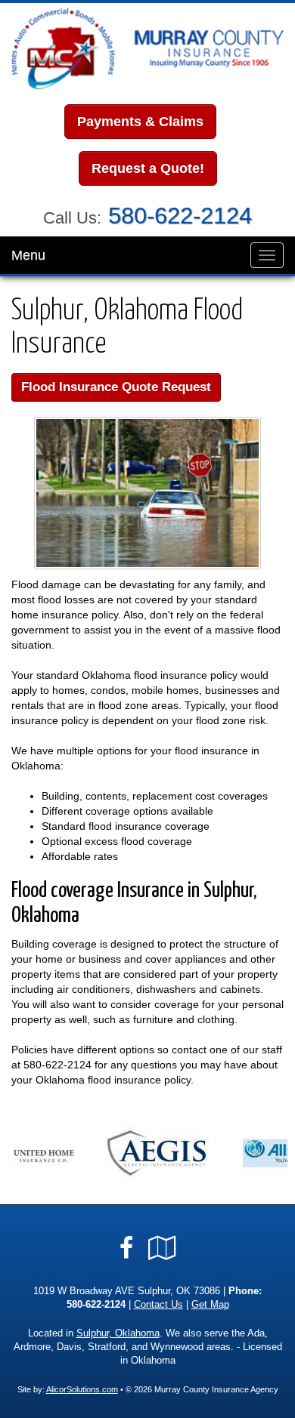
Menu (28, 255)
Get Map (210, 1304)
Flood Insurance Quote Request (116, 387)
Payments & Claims (140, 121)
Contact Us (158, 1304)
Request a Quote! (148, 168)
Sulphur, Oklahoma (118, 1333)
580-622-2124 (180, 215)
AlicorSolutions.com (82, 1389)
